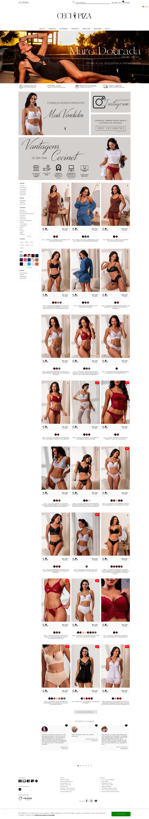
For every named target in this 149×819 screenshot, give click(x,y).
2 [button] (74, 81)
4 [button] (86, 766)
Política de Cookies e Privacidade (45, 815)
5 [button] (88, 766)
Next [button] (128, 743)
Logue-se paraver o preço (65, 229)
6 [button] (91, 766)
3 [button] (77, 81)
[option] (74, 57)
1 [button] (72, 81)
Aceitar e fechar (121, 814)
